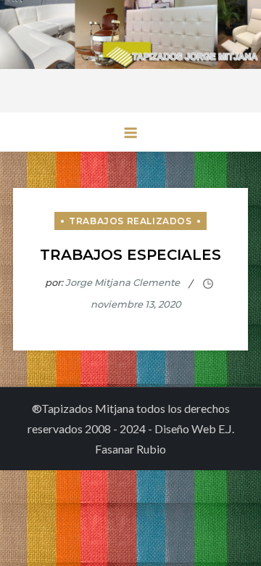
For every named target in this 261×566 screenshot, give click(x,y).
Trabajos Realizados (130, 221)
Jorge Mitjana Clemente (122, 282)
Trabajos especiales (130, 254)
